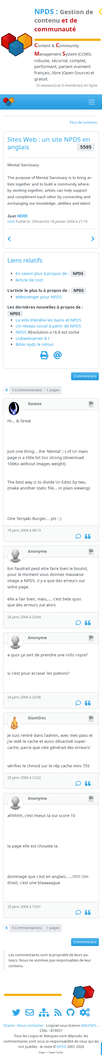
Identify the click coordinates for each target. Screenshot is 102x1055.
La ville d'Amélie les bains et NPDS (48, 320)
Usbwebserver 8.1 (33, 338)
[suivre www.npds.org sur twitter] (18, 1012)
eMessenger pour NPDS (39, 297)
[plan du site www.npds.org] (46, 1012)
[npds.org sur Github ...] (72, 1012)
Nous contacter (30, 1025)
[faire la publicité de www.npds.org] (32, 1012)
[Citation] (87, 536)
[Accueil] (8, 101)
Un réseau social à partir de (43, 326)
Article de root (29, 280)
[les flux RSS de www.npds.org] (59, 1012)
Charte (8, 1025)
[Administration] (85, 1012)
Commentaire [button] (85, 376)
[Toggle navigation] (92, 102)
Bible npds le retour (35, 344)
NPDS (44, 11)
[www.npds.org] (81, 994)
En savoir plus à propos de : (43, 273)
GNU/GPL (89, 1025)
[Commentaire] (78, 536)
